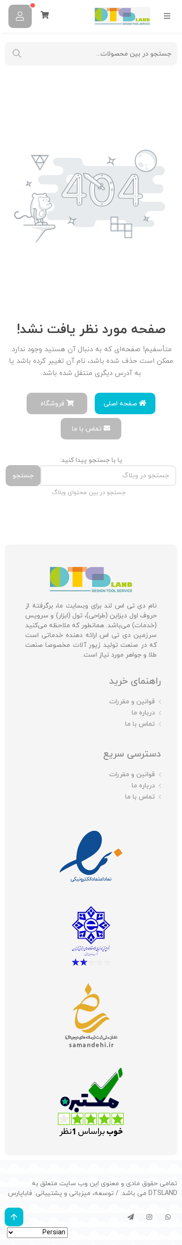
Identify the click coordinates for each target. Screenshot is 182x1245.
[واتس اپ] (168, 1217)
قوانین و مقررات (132, 701)
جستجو (23, 475)
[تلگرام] (130, 1217)
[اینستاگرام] (149, 1217)
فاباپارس (20, 1193)
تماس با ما (88, 428)
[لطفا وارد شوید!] (20, 16)
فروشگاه (53, 403)
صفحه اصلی (121, 403)
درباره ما (143, 712)
